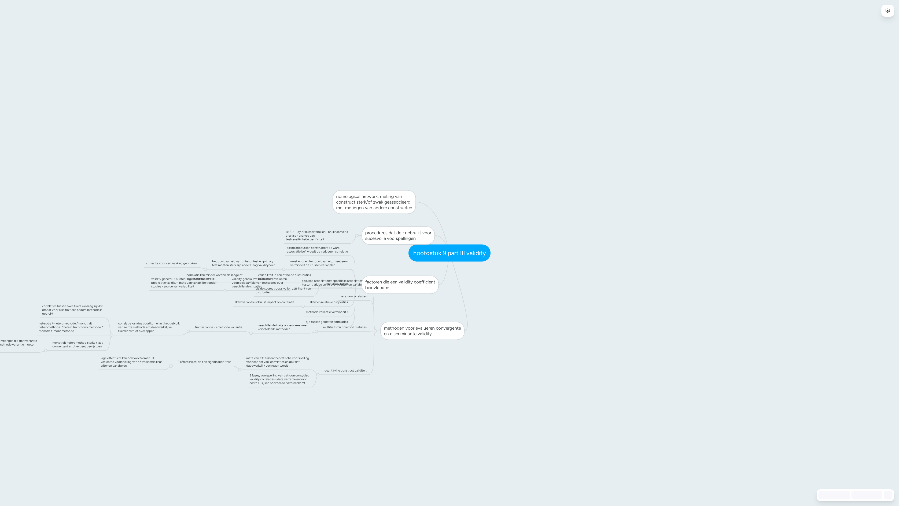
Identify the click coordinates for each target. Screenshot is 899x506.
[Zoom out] (856, 495)
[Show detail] (887, 495)
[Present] (887, 11)
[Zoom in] (876, 495)
